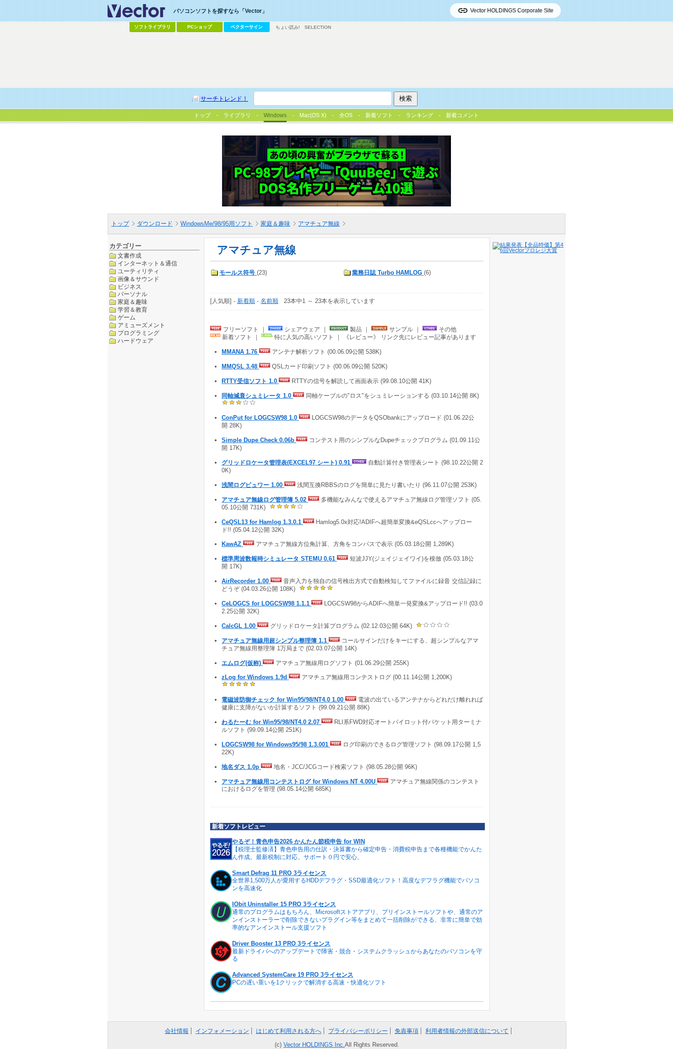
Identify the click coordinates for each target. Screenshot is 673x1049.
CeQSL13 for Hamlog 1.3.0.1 (262, 522)
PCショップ (199, 26)
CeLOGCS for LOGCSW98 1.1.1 (266, 603)
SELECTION (317, 27)
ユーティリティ (138, 270)
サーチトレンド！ (224, 98)
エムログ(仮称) (242, 663)
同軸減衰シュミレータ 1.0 (257, 395)
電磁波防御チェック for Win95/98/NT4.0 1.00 (283, 699)
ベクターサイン (247, 26)
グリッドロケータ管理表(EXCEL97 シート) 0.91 (287, 462)
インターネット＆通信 (147, 263)
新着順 (246, 300)
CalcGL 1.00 (239, 625)
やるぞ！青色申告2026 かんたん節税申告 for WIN (298, 841)
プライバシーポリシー (358, 1030)
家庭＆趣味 (275, 223)
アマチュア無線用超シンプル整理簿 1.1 (275, 640)
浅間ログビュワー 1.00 (253, 484)
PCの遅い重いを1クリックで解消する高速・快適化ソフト (309, 982)
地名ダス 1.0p (241, 766)
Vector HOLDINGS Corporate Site (512, 10)
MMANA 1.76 (240, 351)
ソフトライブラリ (152, 26)
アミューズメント (141, 325)
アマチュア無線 (319, 223)
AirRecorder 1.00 (246, 581)
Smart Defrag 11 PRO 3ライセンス (279, 873)
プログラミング (138, 333)
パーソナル (132, 294)
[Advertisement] (336, 60)
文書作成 (129, 255)
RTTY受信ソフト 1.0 (250, 381)
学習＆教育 (132, 309)
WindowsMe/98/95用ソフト (216, 223)
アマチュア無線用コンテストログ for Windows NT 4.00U (299, 781)
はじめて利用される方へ (288, 1030)
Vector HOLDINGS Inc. (314, 1044)
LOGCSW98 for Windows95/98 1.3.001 (276, 744)
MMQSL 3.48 (240, 366)
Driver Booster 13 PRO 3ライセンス (281, 943)
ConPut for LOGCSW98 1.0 (260, 417)
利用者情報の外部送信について (467, 1030)
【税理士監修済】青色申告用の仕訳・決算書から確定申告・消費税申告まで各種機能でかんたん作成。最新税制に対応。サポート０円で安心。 (357, 853)
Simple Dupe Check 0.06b (259, 440)
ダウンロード (155, 223)
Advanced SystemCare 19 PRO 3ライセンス (292, 974)
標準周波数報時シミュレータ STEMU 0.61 (279, 558)
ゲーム (127, 317)
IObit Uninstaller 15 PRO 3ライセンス (284, 904)
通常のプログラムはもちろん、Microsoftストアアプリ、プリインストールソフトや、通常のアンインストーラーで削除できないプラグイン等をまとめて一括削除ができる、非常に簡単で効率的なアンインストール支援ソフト (357, 919)
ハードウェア (135, 340)
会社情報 (177, 1030)
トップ (120, 223)
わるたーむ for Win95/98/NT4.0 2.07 (271, 722)
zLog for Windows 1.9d (255, 677)
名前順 (269, 300)
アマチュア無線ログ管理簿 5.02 (265, 499)
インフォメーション (222, 1030)
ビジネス (129, 286)
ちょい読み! (288, 27)
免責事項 (406, 1030)
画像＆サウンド (138, 278)
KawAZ (232, 544)
